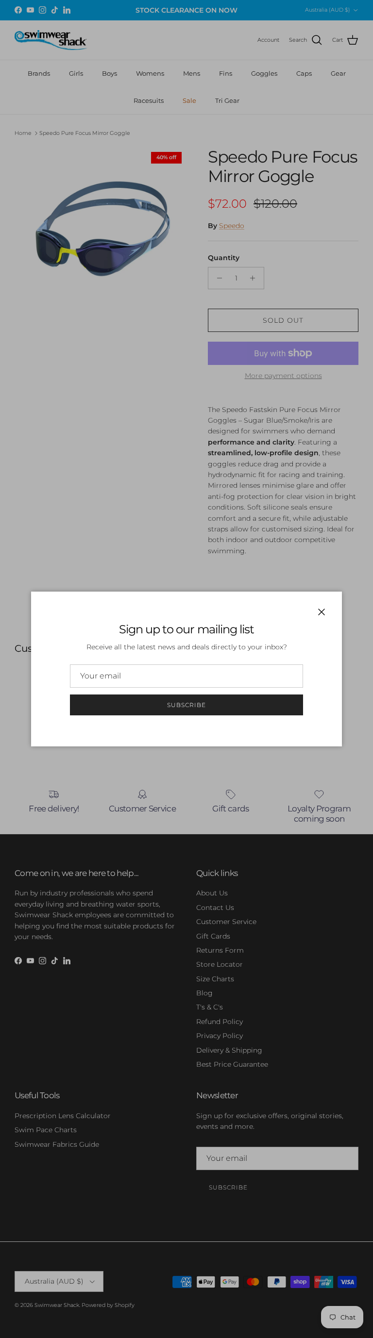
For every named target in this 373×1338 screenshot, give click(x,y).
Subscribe (186, 705)
